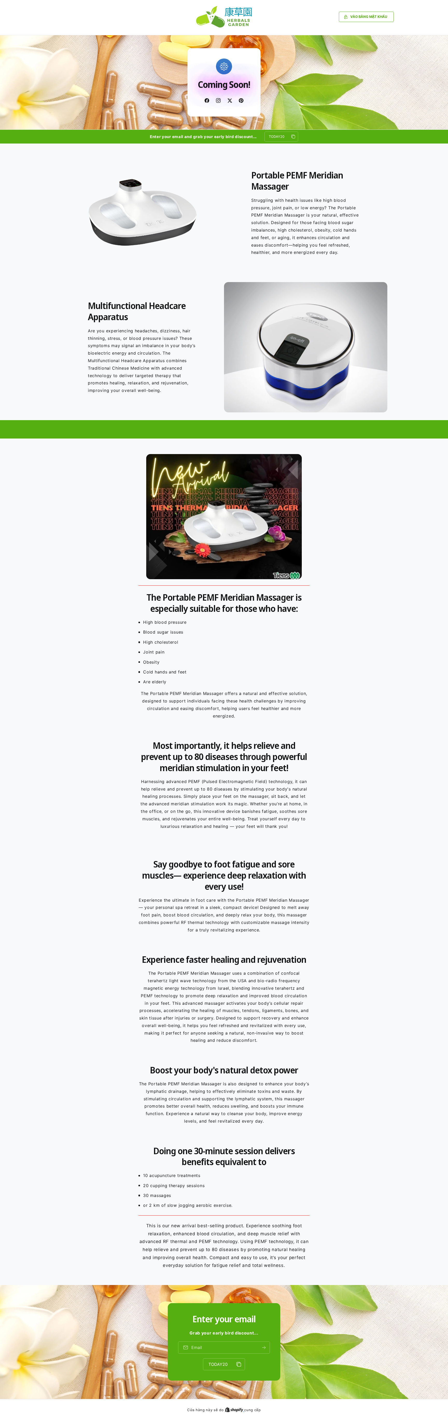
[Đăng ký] (264, 1347)
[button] (366, 17)
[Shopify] (234, 1410)
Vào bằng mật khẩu (368, 17)
